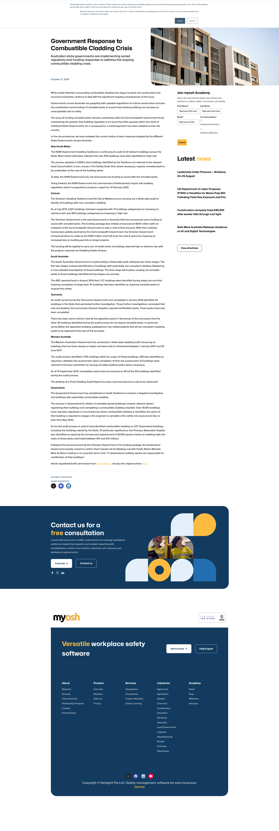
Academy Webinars (209, 132)
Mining (160, 741)
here (144, 464)
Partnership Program (73, 703)
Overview (98, 689)
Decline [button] (192, 21)
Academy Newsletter (209, 124)
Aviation (161, 699)
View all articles (189, 248)
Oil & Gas (162, 746)
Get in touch (179, 648)
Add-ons (98, 699)
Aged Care (162, 689)
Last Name (205, 106)
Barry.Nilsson (104, 464)
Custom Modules (134, 699)
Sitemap (139, 787)
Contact (66, 708)
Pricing (97, 703)
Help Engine (206, 649)
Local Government (166, 727)
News (192, 689)
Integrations (131, 689)
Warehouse (163, 751)
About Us (66, 689)
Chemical (162, 703)
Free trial (61, 563)
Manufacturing (164, 737)
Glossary (193, 703)
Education (162, 713)
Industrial (162, 723)
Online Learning (133, 703)
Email (180, 117)
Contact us (86, 563)
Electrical (162, 718)
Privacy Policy (69, 713)
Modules (98, 694)
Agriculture (163, 694)
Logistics (161, 732)
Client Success (69, 699)
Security (66, 694)
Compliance (131, 694)
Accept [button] (180, 21)
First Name (183, 106)
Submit (182, 142)
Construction (164, 708)
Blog (191, 694)
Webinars (194, 699)
